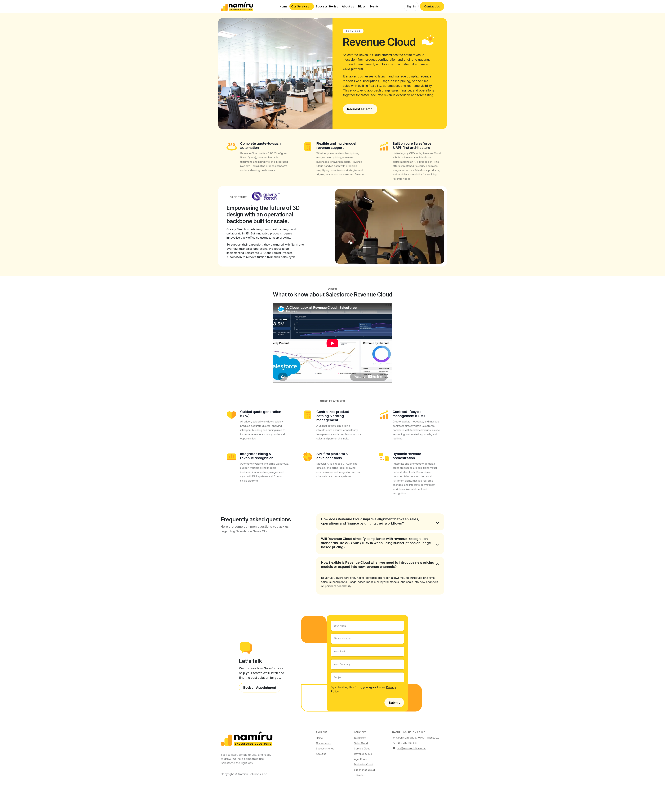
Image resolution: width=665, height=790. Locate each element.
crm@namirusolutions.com (411, 748)
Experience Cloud (364, 769)
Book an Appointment (259, 687)
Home (319, 737)
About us (321, 753)
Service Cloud (362, 748)
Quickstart (360, 737)
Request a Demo (360, 109)
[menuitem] (283, 6)
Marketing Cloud (363, 764)
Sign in (411, 6)
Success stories (325, 748)
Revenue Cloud (363, 753)
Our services (323, 743)
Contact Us (432, 6)
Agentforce (360, 759)
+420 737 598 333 (406, 742)
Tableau (358, 775)
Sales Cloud (361, 743)
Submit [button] (394, 702)
